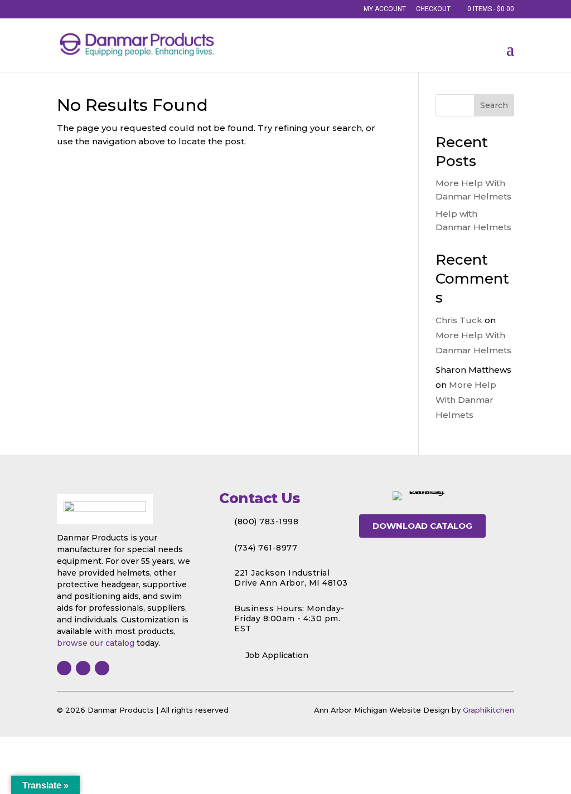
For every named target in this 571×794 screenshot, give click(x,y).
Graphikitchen (488, 709)
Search (494, 105)
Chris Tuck (458, 320)
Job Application (276, 655)
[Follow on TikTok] (102, 668)
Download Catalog (422, 525)
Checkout (433, 9)
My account (385, 9)
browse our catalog (95, 643)
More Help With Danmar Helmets (465, 399)
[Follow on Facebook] (64, 668)
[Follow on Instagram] (83, 668)
